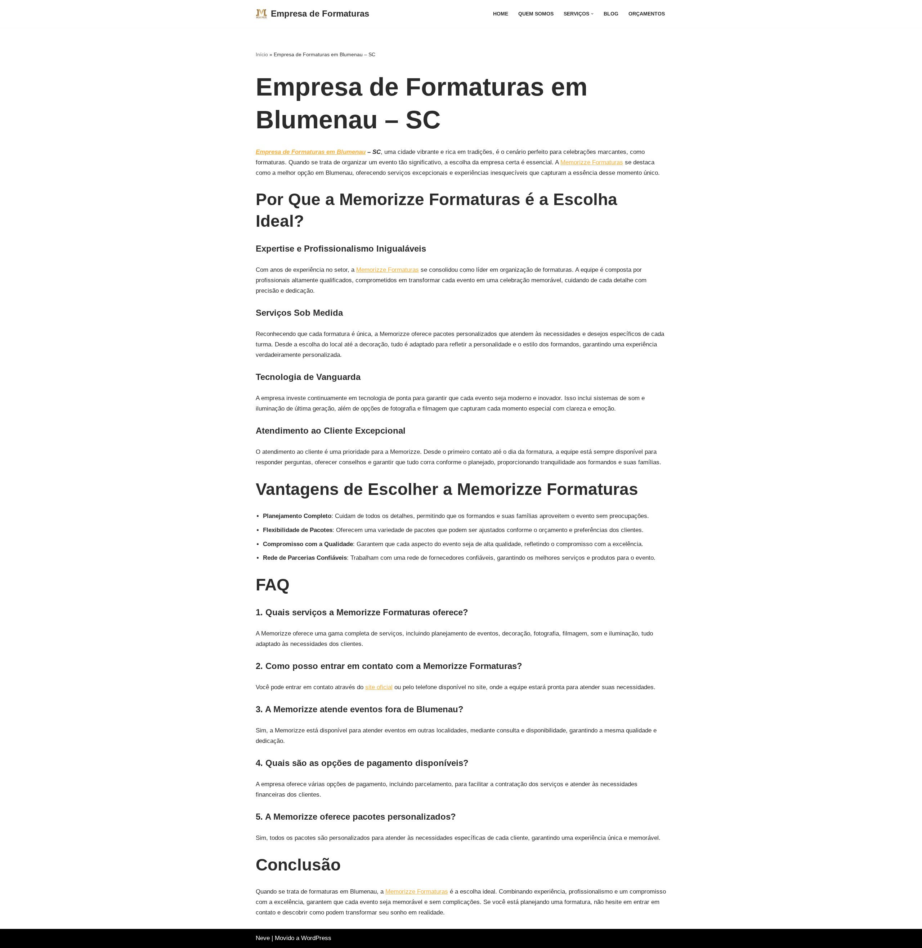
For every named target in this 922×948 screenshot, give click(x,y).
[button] (592, 14)
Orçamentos (646, 14)
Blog (611, 14)
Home (500, 14)
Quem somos (536, 14)
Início (262, 54)
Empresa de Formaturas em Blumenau (311, 152)
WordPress (316, 938)
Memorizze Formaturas (591, 162)
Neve (263, 938)
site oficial (379, 687)
